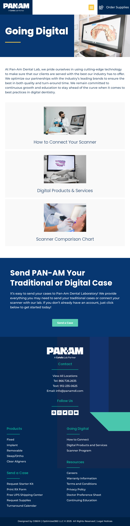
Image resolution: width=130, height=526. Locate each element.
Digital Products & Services (65, 191)
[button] (91, 7)
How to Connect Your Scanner (65, 142)
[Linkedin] (70, 412)
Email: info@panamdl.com (65, 390)
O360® (36, 521)
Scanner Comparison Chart (65, 239)
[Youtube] (76, 412)
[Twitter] (65, 412)
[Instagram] (59, 412)
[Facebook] (53, 412)
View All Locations (65, 376)
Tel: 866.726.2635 (65, 380)
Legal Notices (104, 521)
